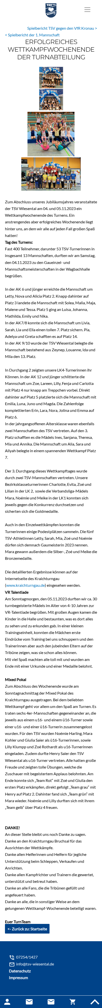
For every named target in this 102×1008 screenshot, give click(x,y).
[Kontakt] (51, 1002)
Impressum (18, 977)
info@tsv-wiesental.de (35, 963)
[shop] (73, 1002)
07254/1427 (27, 957)
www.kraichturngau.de (25, 585)
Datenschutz (20, 970)
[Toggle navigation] (87, 10)
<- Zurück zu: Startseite (27, 928)
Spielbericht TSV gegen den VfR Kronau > (62, 28)
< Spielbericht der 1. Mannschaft (32, 34)
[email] (29, 1002)
